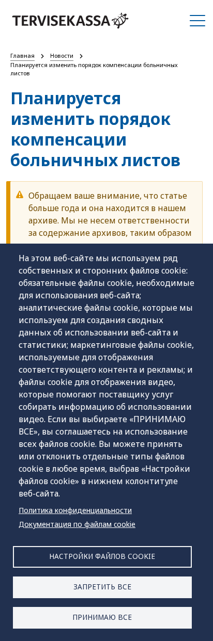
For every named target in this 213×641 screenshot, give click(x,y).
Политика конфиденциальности (75, 510)
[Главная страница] (70, 20)
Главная (22, 55)
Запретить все (102, 586)
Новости (61, 55)
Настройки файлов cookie (102, 556)
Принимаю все (102, 617)
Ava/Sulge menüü (197, 20)
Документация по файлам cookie (77, 524)
